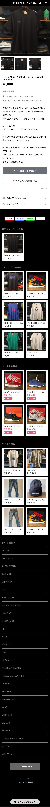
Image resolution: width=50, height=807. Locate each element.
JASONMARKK (8, 621)
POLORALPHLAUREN (11, 668)
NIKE (4, 652)
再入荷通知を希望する (26, 170)
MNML (5, 637)
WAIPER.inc (7, 754)
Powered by (22, 782)
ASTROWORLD (9, 566)
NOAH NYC (7, 644)
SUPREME (6, 691)
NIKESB (5, 660)
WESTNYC (7, 715)
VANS (4, 707)
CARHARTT (7, 574)
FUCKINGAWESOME (11, 605)
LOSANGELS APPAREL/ (12, 738)
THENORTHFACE (10, 699)
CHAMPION (7, 582)
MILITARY (6, 746)
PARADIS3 (6, 684)
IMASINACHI (7, 613)
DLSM (4, 590)
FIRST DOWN (8, 597)
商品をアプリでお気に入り (26, 181)
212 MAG (6, 723)
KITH (4, 629)
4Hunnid (6, 731)
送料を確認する (27, 96)
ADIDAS (5, 550)
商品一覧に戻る (25, 766)
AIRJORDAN (7, 558)
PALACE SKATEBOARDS (13, 676)
